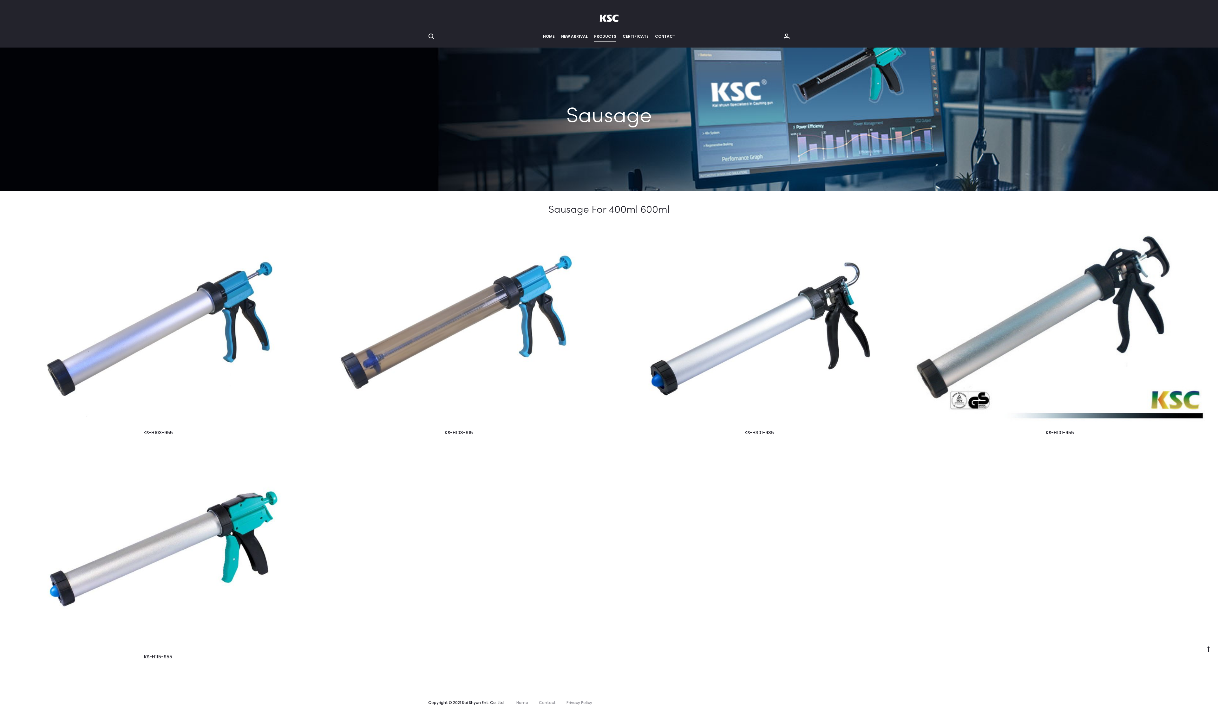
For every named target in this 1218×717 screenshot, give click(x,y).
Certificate (636, 36)
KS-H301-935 (759, 433)
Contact (665, 36)
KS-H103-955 (158, 433)
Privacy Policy (579, 702)
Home (549, 36)
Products (605, 36)
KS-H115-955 (158, 657)
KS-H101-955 (1060, 433)
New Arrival (574, 36)
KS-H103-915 (459, 433)
